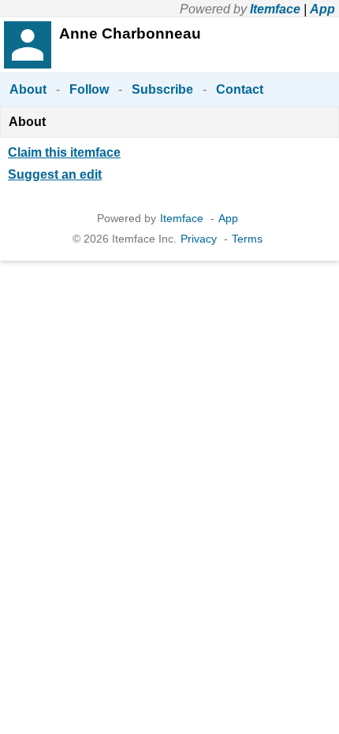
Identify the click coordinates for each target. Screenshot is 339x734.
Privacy (199, 238)
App (322, 9)
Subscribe (162, 89)
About (28, 89)
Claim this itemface (64, 152)
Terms (247, 238)
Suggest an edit (55, 174)
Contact (239, 89)
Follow (89, 89)
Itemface (275, 9)
